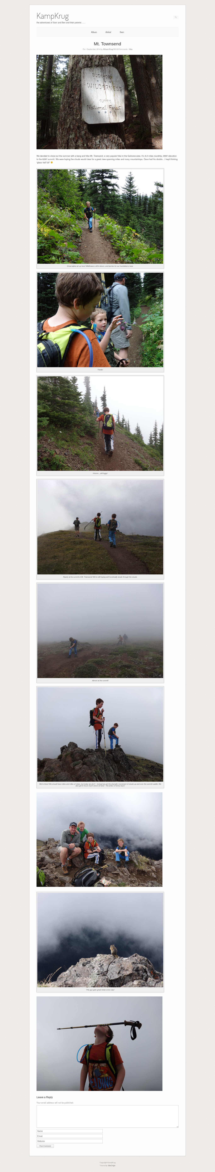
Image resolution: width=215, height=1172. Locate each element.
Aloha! (108, 32)
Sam (122, 32)
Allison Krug (108, 49)
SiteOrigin (111, 1165)
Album (94, 32)
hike (130, 49)
